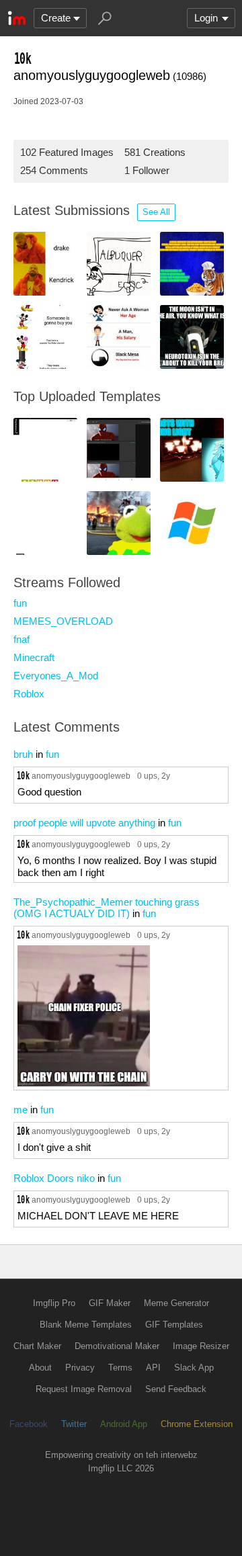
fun (20, 603)
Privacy (80, 1368)
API (153, 1368)
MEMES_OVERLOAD (63, 621)
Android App (123, 1424)
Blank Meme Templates (86, 1325)
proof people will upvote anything (84, 822)
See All (156, 212)
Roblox (28, 693)
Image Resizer (201, 1346)
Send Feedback (175, 1389)
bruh (23, 754)
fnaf (21, 639)
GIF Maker (109, 1303)
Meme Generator (176, 1303)
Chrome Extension (197, 1424)
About (40, 1368)
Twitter (74, 1424)
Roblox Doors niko (54, 1178)
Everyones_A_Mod (55, 675)
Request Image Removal (84, 1389)
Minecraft (33, 657)
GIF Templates (174, 1325)
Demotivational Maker (117, 1346)
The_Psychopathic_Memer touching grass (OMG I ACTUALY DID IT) (106, 907)
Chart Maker (37, 1346)
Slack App (194, 1368)
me (20, 1109)
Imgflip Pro (54, 1303)
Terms (120, 1368)
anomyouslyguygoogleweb (81, 775)
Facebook (28, 1424)
